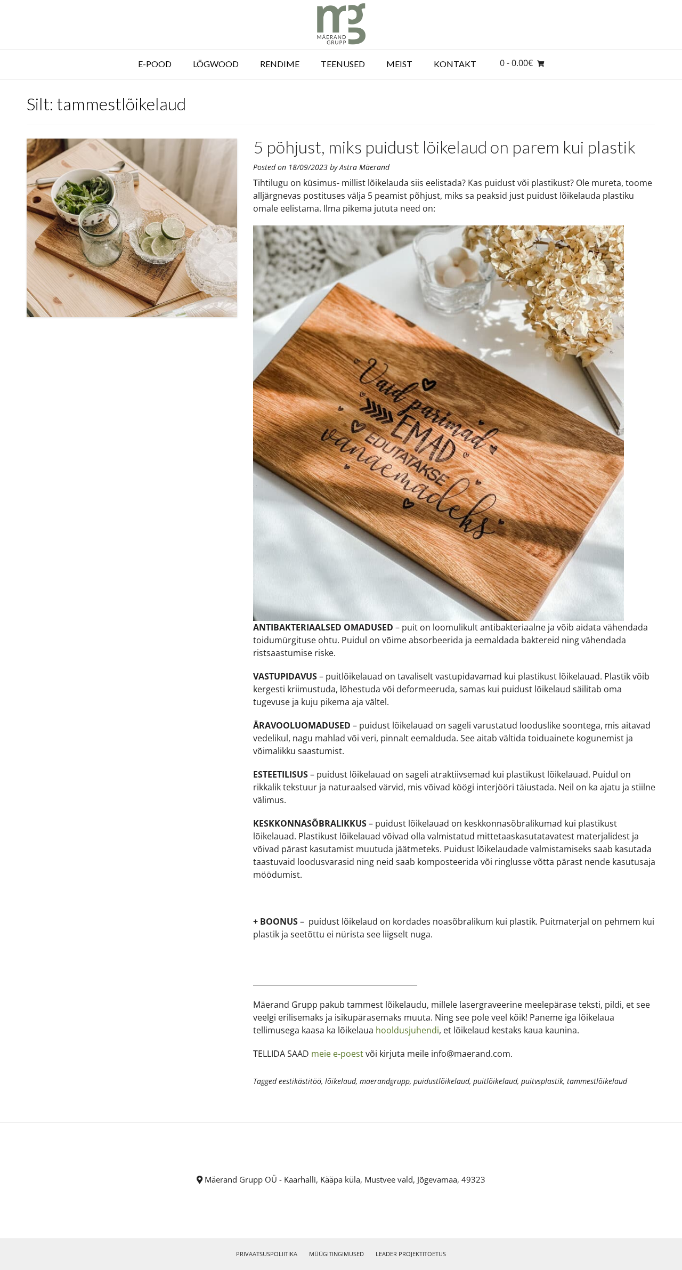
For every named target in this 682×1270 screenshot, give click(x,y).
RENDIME (279, 64)
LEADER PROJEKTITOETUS (411, 1254)
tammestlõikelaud (597, 1081)
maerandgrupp (385, 1081)
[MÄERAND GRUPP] (341, 24)
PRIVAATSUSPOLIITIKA (266, 1254)
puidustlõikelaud (441, 1081)
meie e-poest (337, 1053)
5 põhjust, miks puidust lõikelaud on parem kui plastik (444, 146)
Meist (399, 64)
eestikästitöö (300, 1081)
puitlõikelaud (495, 1081)
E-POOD (155, 64)
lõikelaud (340, 1081)
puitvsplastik (542, 1081)
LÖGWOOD (216, 64)
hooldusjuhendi (407, 1030)
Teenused (343, 64)
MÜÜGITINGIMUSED (336, 1254)
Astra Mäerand (364, 167)
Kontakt (455, 64)
